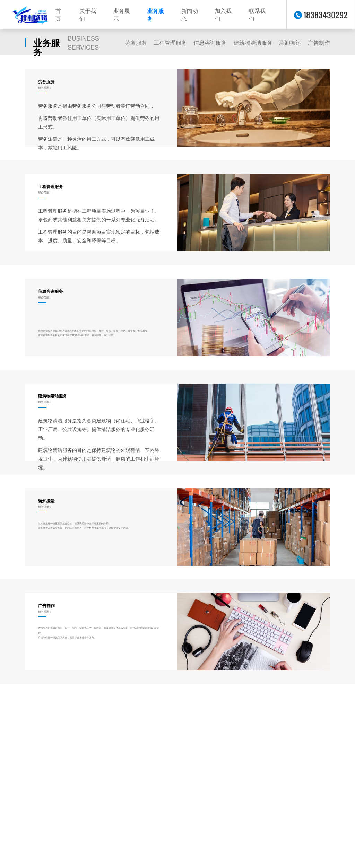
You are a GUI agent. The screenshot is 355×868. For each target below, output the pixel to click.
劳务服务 (136, 42)
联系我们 (257, 15)
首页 (58, 15)
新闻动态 (189, 15)
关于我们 (87, 15)
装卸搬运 (290, 42)
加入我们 (223, 15)
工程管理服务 (170, 42)
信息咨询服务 (210, 42)
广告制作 (319, 42)
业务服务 (155, 15)
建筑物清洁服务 (253, 42)
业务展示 (121, 15)
